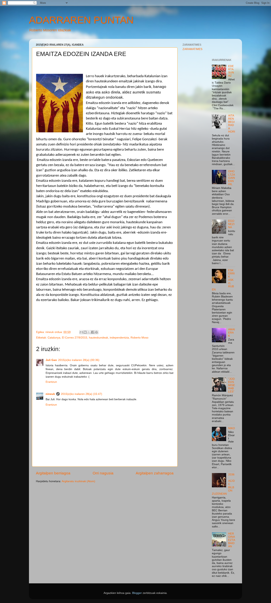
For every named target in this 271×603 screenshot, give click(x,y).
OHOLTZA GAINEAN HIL (231, 178)
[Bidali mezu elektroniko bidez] (81, 332)
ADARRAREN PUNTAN (81, 20)
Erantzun (51, 381)
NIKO (231, 428)
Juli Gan (51, 360)
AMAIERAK (231, 332)
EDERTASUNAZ (231, 71)
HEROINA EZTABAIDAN (231, 540)
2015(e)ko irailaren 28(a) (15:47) (81, 393)
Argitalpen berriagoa (53, 473)
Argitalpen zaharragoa (155, 473)
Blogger (137, 592)
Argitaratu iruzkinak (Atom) (78, 481)
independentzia (119, 337)
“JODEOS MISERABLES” (231, 385)
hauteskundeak (98, 337)
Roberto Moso (139, 337)
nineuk (50, 393)
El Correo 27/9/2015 (74, 337)
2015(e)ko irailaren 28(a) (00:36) (78, 360)
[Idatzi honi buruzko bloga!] (85, 332)
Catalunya (54, 337)
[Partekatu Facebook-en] (93, 332)
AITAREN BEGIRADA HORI (231, 123)
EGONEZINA (231, 224)
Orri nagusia (103, 473)
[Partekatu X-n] (89, 332)
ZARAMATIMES (192, 49)
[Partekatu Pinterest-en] (96, 332)
